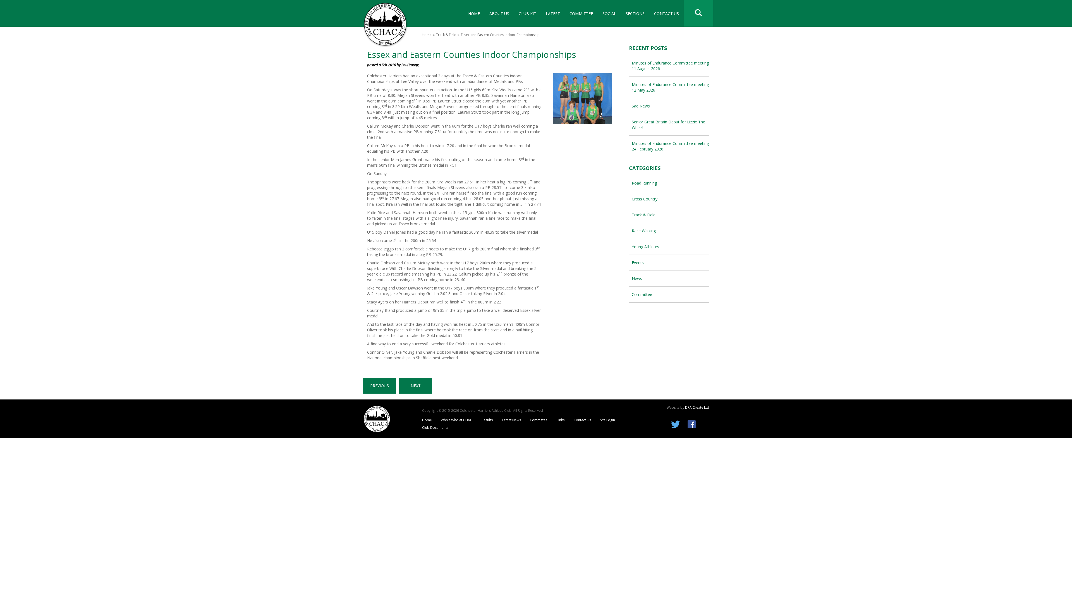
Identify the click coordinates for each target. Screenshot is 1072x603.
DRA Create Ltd (697, 407)
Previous (379, 385)
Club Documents (435, 427)
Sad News (641, 106)
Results (487, 420)
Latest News (511, 420)
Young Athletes (645, 246)
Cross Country (644, 199)
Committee (581, 13)
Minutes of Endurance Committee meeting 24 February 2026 (670, 146)
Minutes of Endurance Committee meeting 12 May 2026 (670, 87)
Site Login (607, 420)
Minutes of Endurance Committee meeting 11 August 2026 (670, 65)
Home (474, 13)
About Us (499, 13)
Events (638, 262)
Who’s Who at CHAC (456, 420)
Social (609, 13)
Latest (553, 13)
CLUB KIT (527, 13)
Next (416, 385)
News (637, 278)
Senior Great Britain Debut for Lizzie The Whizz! (668, 124)
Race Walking (644, 230)
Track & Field (446, 34)
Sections (635, 13)
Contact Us (666, 13)
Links (560, 420)
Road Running (644, 183)
